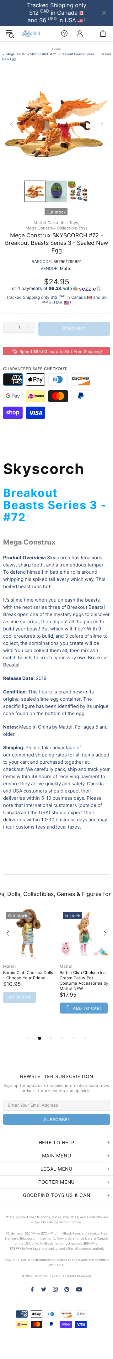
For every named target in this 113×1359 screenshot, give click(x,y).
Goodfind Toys (30, 33)
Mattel (9, 966)
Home (56, 49)
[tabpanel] (28, 964)
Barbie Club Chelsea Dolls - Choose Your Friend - (28, 975)
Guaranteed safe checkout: (35, 368)
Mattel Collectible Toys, (56, 222)
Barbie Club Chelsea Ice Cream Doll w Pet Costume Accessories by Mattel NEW (84, 980)
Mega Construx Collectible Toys (56, 227)
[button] (56, 289)
